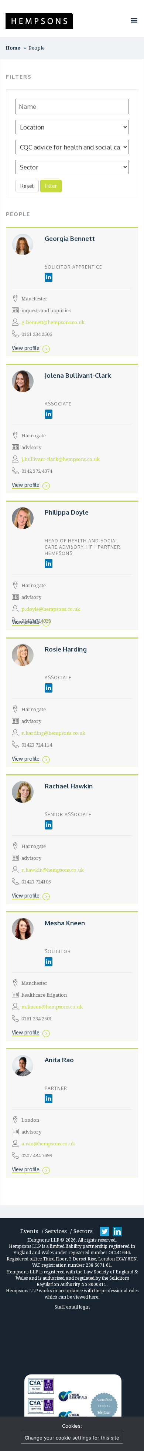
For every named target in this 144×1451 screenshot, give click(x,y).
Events (29, 1231)
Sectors (83, 1231)
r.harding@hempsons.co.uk (53, 733)
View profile (26, 348)
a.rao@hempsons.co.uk (48, 1144)
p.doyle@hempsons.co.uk (50, 609)
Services (56, 1231)
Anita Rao (59, 1060)
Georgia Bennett (70, 238)
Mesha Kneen (65, 923)
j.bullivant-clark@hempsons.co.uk (60, 459)
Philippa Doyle (67, 512)
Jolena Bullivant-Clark (78, 375)
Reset (27, 186)
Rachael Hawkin (69, 786)
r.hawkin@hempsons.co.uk (52, 870)
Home (13, 48)
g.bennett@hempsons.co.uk (53, 322)
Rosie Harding (66, 649)
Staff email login (72, 1307)
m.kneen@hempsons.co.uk (52, 1007)
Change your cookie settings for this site (72, 1438)
